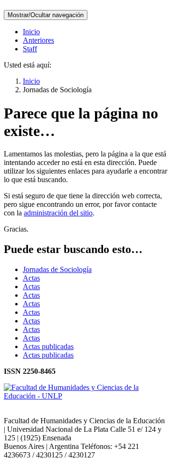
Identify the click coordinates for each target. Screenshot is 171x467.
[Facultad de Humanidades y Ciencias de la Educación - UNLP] (85, 396)
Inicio (31, 32)
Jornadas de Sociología (57, 269)
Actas (31, 278)
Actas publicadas (48, 346)
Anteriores (38, 40)
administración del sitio (58, 213)
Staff (30, 49)
